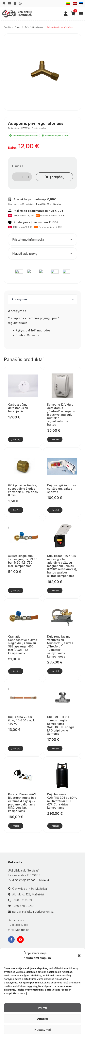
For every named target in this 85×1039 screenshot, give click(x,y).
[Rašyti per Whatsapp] (20, 3)
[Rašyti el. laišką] (9, 3)
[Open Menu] (81, 13)
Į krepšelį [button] (15, 439)
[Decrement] (15, 177)
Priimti (42, 1008)
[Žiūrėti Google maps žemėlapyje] (4, 3)
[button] (79, 956)
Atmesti (42, 1019)
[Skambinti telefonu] (15, 3)
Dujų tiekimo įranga (34, 27)
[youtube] (20, 939)
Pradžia (7, 27)
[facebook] (11, 939)
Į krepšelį (57, 177)
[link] (65, 13)
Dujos (17, 27)
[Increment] (28, 177)
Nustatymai (42, 1029)
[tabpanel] (42, 327)
